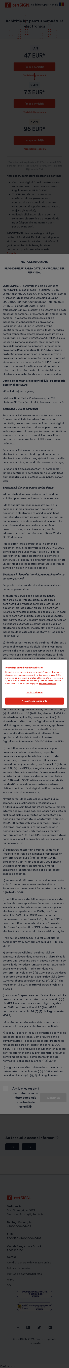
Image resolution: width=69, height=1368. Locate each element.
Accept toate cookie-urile (34, 701)
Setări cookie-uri (34, 692)
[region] (34, 684)
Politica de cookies (47, 683)
